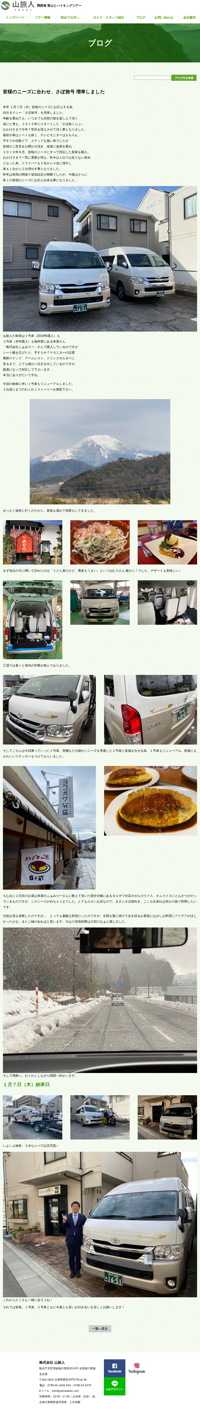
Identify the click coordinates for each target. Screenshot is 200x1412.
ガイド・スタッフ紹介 (108, 17)
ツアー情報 (42, 17)
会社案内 (189, 17)
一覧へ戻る (100, 1328)
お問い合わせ (163, 17)
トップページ (15, 17)
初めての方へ (70, 17)
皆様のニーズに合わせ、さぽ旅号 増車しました (54, 91)
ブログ (140, 17)
